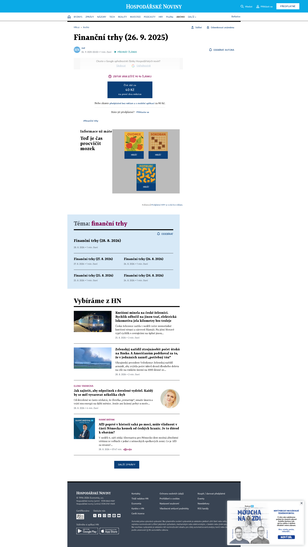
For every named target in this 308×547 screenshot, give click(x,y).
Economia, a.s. (97, 498)
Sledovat (121, 66)
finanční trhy (109, 223)
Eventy (201, 499)
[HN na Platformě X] (94, 515)
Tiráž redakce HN (140, 499)
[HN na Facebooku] (99, 515)
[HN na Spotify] (114, 515)
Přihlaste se (143, 112)
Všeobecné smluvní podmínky (174, 509)
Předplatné (287, 6)
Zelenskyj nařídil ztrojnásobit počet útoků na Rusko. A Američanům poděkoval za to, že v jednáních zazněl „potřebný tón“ (147, 353)
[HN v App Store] (109, 531)
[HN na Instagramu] (104, 515)
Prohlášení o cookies (170, 499)
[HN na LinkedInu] (109, 515)
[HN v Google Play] (87, 531)
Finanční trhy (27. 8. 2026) (93, 259)
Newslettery (203, 504)
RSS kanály (203, 509)
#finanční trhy (90, 120)
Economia (136, 504)
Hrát (134, 154)
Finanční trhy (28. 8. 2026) (97, 241)
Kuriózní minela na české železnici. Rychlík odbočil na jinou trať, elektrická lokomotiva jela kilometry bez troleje (145, 317)
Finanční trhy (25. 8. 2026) (93, 275)
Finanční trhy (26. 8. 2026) (143, 259)
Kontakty (136, 494)
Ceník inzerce (138, 514)
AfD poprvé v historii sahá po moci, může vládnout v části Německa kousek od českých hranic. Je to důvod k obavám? (139, 428)
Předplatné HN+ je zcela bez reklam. (167, 205)
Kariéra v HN (138, 509)
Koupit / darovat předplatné (211, 494)
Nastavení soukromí (169, 504)
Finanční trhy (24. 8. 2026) (143, 275)
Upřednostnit (144, 66)
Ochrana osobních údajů (172, 494)
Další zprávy (126, 464)
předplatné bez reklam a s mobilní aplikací (132, 103)
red (83, 48)
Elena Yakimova (83, 386)
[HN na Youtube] (118, 515)
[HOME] (69, 17)
